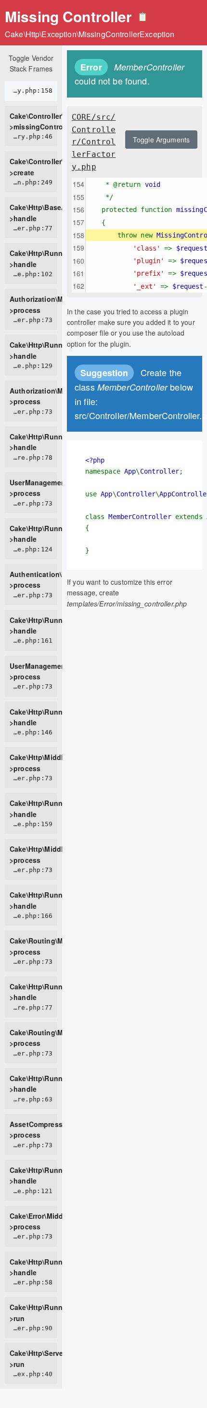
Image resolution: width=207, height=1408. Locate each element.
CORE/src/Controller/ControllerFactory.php (94, 142)
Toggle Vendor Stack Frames (31, 63)
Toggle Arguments (161, 139)
